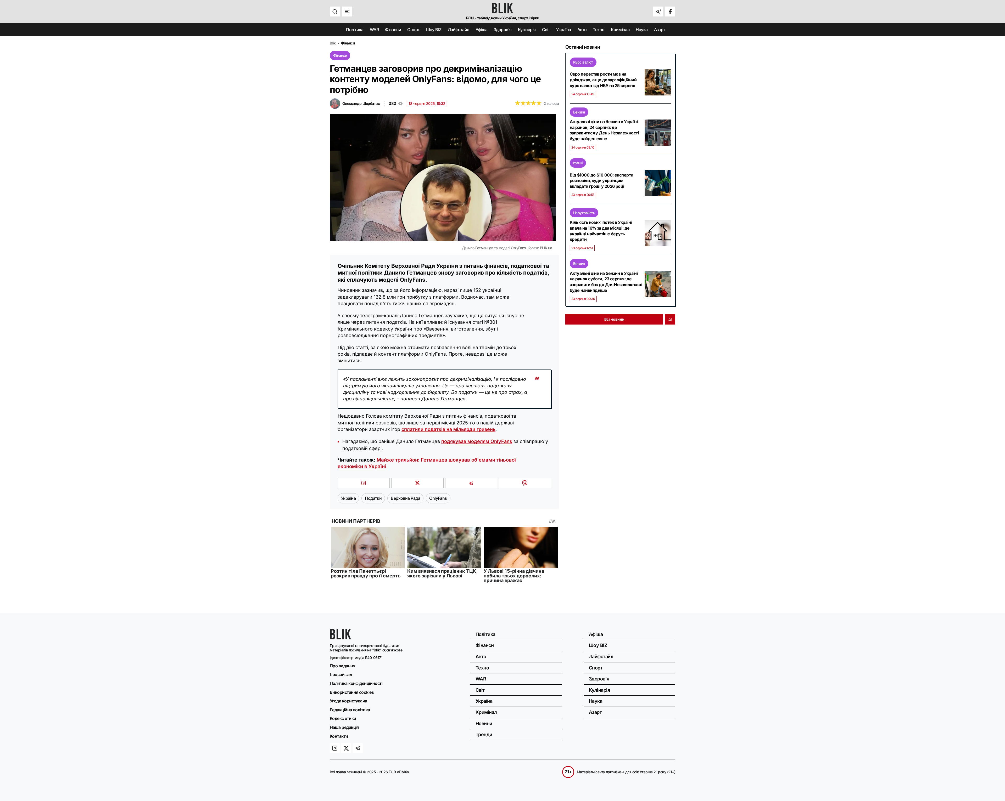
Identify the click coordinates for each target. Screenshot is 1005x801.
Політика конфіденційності (356, 683)
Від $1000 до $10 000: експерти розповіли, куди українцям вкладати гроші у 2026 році (601, 180)
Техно (598, 29)
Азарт (659, 29)
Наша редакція (344, 727)
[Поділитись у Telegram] (471, 483)
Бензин (579, 112)
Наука (641, 29)
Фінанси (393, 29)
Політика (355, 29)
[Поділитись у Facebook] (364, 483)
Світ (546, 29)
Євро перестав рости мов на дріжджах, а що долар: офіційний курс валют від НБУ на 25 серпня (603, 79)
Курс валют (583, 62)
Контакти (339, 736)
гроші (578, 163)
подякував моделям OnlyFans (476, 441)
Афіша (481, 29)
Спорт (413, 29)
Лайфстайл (458, 29)
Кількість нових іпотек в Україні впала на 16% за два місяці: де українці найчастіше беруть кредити (601, 231)
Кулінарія (527, 29)
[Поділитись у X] (417, 483)
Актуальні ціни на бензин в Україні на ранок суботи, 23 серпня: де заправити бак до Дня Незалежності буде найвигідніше (606, 282)
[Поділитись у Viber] (525, 483)
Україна (563, 29)
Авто (582, 29)
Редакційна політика (350, 709)
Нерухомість (584, 213)
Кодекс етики (343, 718)
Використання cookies (352, 692)
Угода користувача (348, 700)
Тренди (484, 734)
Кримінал (620, 29)
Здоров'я (503, 29)
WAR (374, 29)
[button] (335, 11)
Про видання (342, 665)
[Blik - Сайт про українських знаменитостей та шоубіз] (340, 637)
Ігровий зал (341, 674)
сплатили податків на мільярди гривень (448, 429)
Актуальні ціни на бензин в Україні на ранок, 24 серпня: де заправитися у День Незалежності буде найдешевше (604, 130)
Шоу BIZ (434, 29)
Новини (484, 723)
